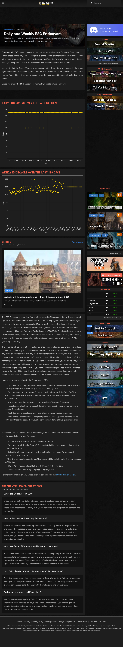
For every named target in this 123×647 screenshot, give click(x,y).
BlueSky (27, 622)
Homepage (8, 29)
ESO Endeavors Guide (65, 475)
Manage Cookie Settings (54, 622)
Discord (19, 622)
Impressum (70, 622)
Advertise (93, 622)
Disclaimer (103, 622)
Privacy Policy (37, 622)
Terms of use (82, 622)
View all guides (77, 242)
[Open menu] (3, 3)
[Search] (104, 3)
